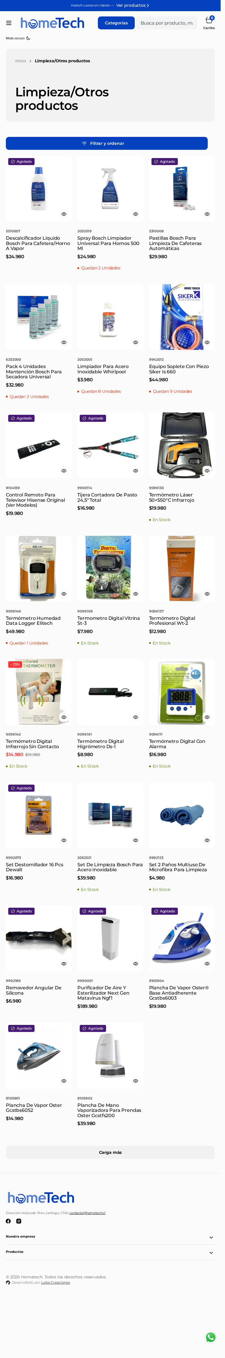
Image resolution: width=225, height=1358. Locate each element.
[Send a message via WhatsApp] (211, 1337)
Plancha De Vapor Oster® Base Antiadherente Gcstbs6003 (179, 993)
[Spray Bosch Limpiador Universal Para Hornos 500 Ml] (110, 247)
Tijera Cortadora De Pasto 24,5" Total (107, 497)
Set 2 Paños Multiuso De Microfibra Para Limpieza (178, 867)
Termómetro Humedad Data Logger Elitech (33, 620)
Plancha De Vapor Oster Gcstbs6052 (34, 1107)
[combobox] (166, 22)
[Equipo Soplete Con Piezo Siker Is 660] (182, 373)
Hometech (31, 1277)
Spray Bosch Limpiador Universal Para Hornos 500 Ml (108, 243)
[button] (8, 22)
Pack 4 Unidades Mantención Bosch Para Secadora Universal (34, 372)
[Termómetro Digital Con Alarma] (182, 748)
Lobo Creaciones (55, 1282)
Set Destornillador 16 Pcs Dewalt (34, 867)
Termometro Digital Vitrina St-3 (108, 620)
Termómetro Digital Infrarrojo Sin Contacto (32, 743)
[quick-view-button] (64, 214)
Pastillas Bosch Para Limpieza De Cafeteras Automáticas (175, 243)
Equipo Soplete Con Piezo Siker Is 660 (179, 369)
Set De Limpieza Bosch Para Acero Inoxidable (110, 867)
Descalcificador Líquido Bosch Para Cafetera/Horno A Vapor (38, 243)
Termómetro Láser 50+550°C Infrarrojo (171, 497)
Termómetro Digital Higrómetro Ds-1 (100, 743)
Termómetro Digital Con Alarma (177, 743)
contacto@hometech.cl (87, 1213)
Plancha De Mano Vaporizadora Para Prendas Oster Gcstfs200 (109, 1110)
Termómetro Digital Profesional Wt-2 (172, 620)
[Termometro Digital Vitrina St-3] (110, 625)
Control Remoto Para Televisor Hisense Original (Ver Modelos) (35, 500)
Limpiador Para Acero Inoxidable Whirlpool (103, 369)
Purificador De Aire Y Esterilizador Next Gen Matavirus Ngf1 (103, 993)
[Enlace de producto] (38, 188)
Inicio (20, 60)
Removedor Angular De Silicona (34, 990)
